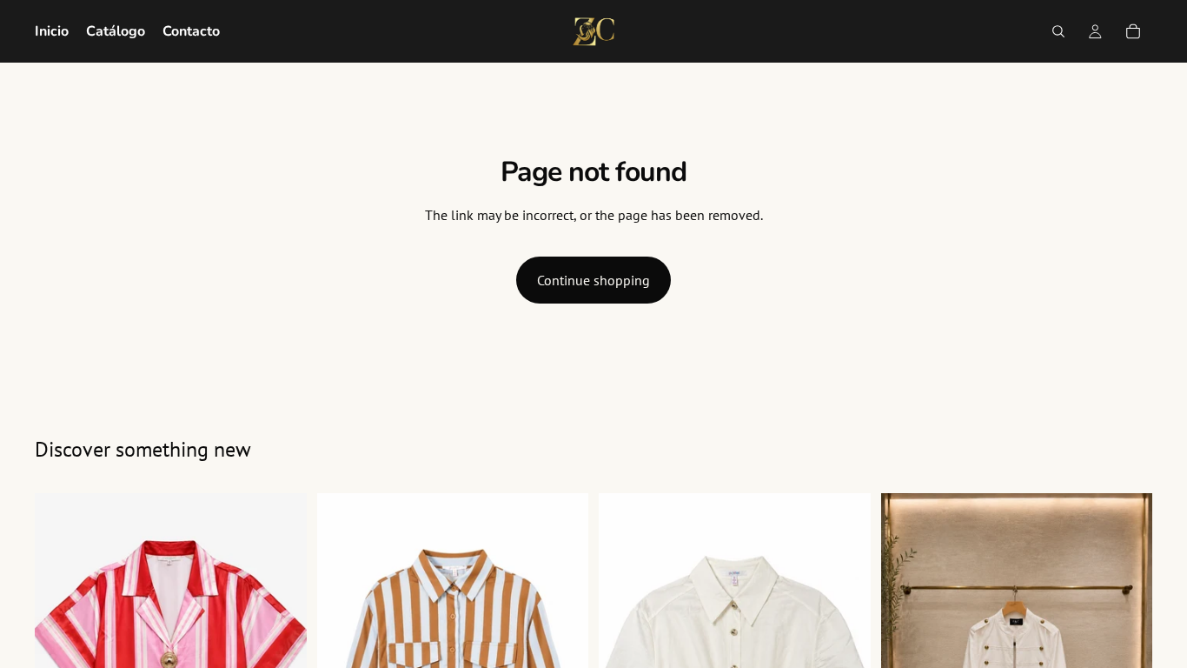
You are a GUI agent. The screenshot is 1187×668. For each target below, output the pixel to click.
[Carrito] (1133, 31)
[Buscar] (1058, 31)
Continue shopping (593, 280)
